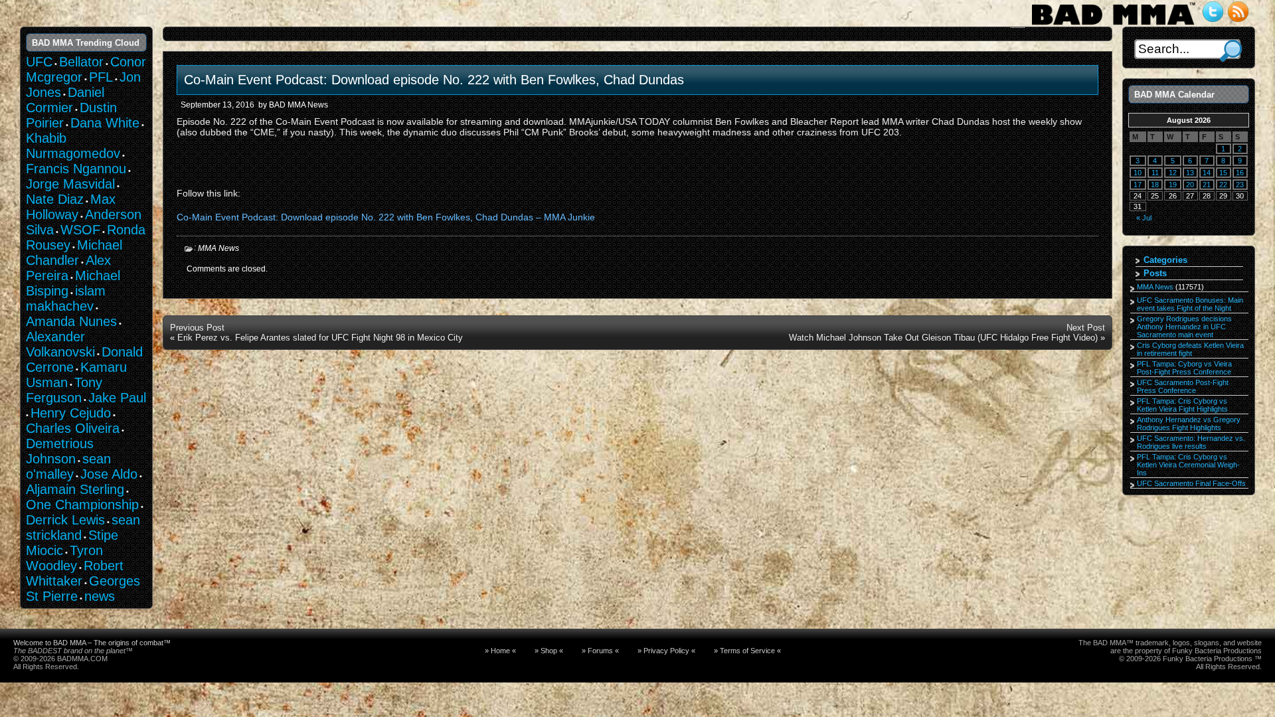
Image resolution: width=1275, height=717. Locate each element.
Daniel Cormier (65, 100)
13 (1190, 173)
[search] (1230, 50)
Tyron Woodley (64, 558)
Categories (1165, 260)
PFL (101, 77)
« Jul (1143, 218)
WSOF (80, 229)
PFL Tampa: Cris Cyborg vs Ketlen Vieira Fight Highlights (1182, 405)
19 (1173, 185)
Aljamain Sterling (75, 489)
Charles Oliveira (73, 428)
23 (1240, 185)
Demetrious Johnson (60, 451)
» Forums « (600, 651)
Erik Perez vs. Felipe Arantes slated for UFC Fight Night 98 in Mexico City (320, 338)
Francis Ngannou (76, 168)
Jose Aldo (108, 474)
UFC (39, 61)
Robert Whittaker (75, 573)
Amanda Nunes (71, 321)
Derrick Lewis (65, 520)
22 (1223, 185)
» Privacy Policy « (666, 651)
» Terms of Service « (747, 651)
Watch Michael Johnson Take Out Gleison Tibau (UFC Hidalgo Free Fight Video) (943, 338)
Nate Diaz (55, 199)
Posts (1155, 273)
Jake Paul (117, 397)
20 (1190, 185)
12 (1173, 173)
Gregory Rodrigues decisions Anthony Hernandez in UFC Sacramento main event (1184, 327)
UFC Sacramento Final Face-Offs (1191, 483)
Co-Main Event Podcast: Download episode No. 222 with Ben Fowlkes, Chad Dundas (434, 79)
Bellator (81, 61)
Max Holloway (71, 207)
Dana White (104, 123)
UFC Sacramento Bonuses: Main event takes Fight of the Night (1190, 304)
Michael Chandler (74, 253)
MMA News (218, 248)
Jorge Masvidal (70, 184)
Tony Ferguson (64, 390)
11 (1155, 173)
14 (1207, 173)
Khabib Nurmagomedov (73, 146)
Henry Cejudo (71, 413)
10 (1138, 173)
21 (1207, 185)
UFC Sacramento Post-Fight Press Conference (1183, 386)
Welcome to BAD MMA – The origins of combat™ (92, 643)
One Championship (82, 504)
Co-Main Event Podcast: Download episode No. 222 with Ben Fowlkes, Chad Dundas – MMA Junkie (386, 217)
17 (1138, 185)
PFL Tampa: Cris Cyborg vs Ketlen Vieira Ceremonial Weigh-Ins (1188, 465)
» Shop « (549, 651)
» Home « (500, 651)
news (99, 596)
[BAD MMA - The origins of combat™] (1113, 25)
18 (1155, 185)
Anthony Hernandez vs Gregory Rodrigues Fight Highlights (1188, 424)
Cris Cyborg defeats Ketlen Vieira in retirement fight (1190, 349)
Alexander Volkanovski (60, 344)
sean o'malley (68, 466)
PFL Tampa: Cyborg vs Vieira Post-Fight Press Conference (1184, 368)
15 (1223, 173)
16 (1240, 173)
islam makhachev (66, 298)
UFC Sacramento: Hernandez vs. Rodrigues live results (1191, 442)
